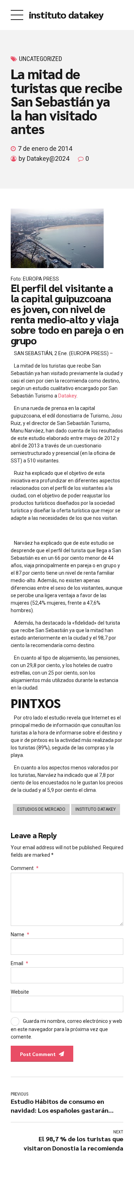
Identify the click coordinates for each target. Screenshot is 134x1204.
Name (20, 934)
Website (20, 992)
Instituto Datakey (95, 809)
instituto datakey (66, 14)
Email (19, 963)
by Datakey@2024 (44, 158)
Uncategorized (40, 58)
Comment (25, 868)
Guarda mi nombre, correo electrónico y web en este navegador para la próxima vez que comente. (66, 1029)
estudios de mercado (41, 809)
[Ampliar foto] (57, 266)
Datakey (67, 396)
